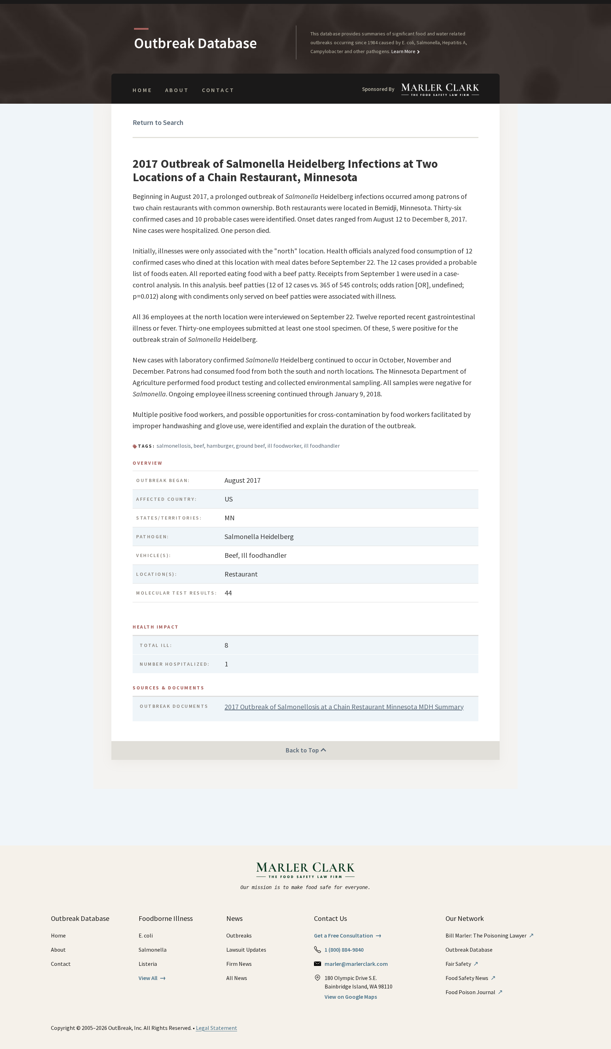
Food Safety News (471, 977)
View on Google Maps (351, 996)
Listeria (148, 963)
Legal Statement (216, 1027)
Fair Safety (462, 963)
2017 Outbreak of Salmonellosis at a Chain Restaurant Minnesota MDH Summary (344, 706)
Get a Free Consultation (348, 935)
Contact (218, 90)
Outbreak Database (469, 949)
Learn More (402, 51)
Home (142, 90)
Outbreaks (239, 935)
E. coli (146, 935)
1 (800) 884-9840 (344, 949)
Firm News (239, 963)
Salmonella (153, 949)
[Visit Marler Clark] (305, 870)
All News (236, 977)
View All (152, 977)
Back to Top (303, 750)
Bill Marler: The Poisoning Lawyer (490, 935)
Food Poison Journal (474, 992)
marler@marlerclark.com (356, 963)
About (177, 90)
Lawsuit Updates (246, 949)
